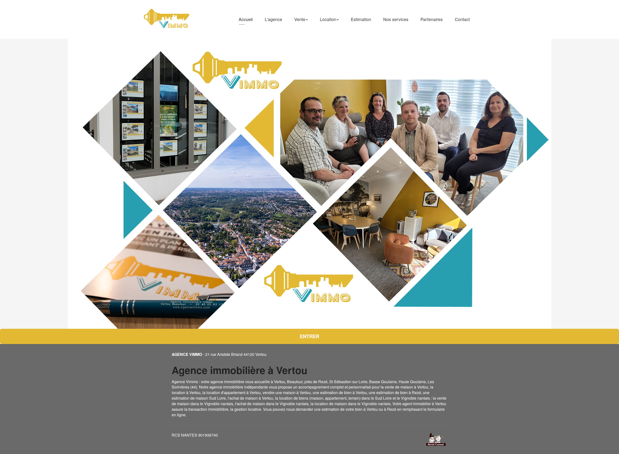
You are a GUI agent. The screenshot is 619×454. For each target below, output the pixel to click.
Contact (462, 19)
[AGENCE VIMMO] (167, 19)
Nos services (395, 19)
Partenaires (431, 19)
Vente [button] (299, 19)
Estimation (361, 19)
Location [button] (328, 19)
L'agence (273, 19)
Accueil (246, 19)
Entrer (309, 336)
